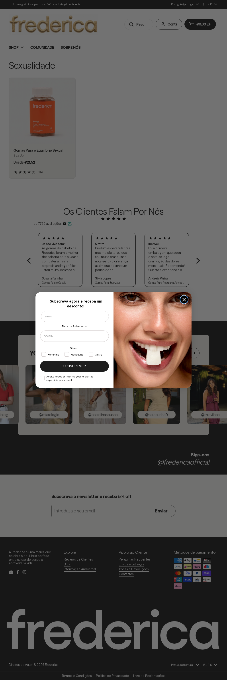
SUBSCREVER (74, 366)
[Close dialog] (184, 299)
